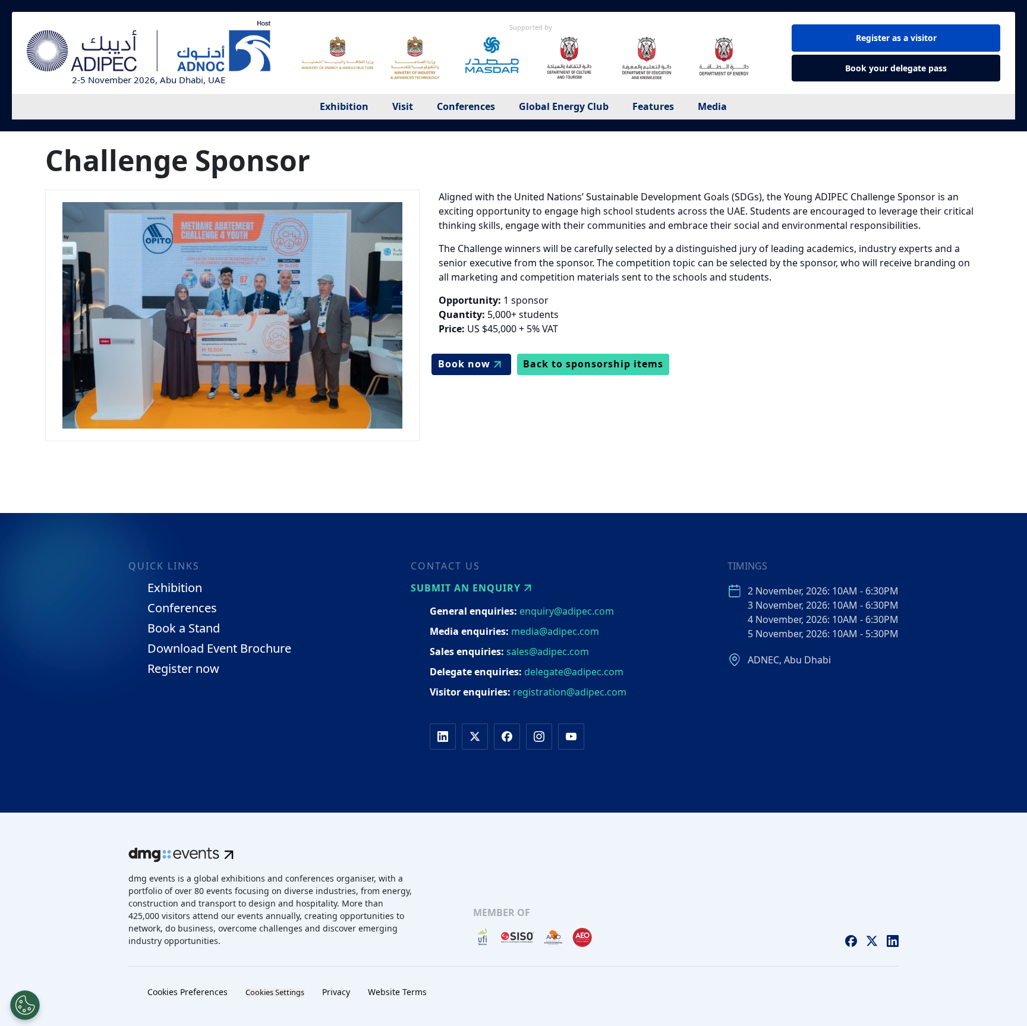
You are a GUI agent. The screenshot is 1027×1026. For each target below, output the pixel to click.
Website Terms (397, 991)
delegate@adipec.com (573, 671)
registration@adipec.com (569, 691)
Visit (402, 106)
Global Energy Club (564, 106)
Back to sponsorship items (593, 363)
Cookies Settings (274, 992)
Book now (464, 363)
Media (712, 106)
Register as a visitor (896, 37)
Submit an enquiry (466, 587)
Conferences (466, 106)
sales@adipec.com (547, 651)
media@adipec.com (555, 631)
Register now (183, 669)
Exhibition (344, 106)
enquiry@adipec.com (566, 611)
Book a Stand (183, 628)
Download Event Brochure (219, 648)
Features (653, 106)
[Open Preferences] (25, 1005)
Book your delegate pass (896, 68)
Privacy (336, 991)
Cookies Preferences (187, 991)
